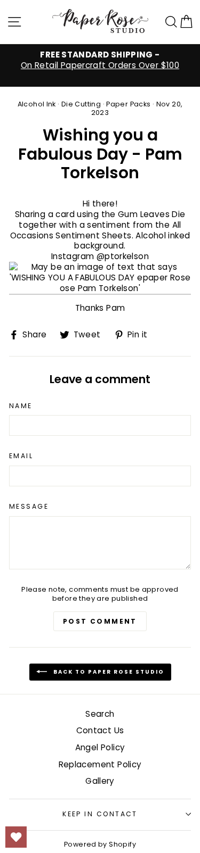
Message (29, 506)
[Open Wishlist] (16, 837)
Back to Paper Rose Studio (107, 671)
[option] (100, 60)
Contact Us (100, 730)
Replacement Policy (100, 764)
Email (21, 456)
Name (21, 406)
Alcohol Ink (37, 104)
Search (99, 713)
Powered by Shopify (100, 844)
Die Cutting (81, 104)
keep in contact (100, 813)
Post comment (100, 621)
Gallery (100, 780)
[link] (100, 278)
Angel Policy (100, 747)
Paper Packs (128, 104)
